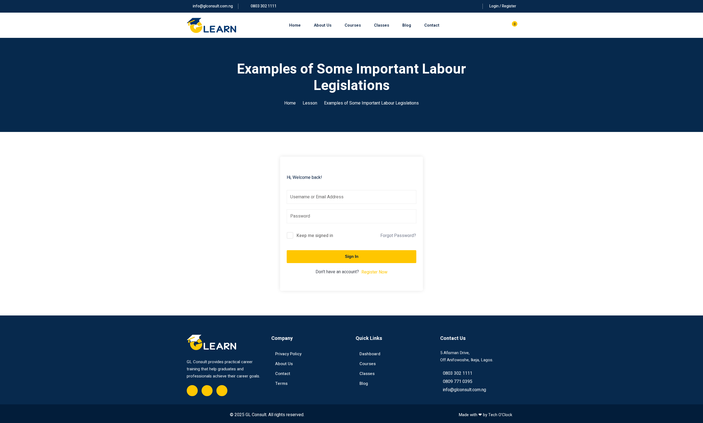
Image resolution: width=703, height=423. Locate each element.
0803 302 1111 (263, 6)
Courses (353, 25)
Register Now (374, 272)
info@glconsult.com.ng (213, 6)
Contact (431, 25)
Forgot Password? (398, 235)
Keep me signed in (315, 235)
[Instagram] (207, 390)
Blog (406, 25)
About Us (322, 25)
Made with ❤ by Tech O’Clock (485, 415)
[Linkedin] (221, 390)
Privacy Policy (288, 354)
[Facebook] (192, 390)
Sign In (351, 256)
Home (295, 25)
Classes (381, 25)
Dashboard (369, 354)
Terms (281, 383)
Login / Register (502, 6)
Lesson (310, 103)
